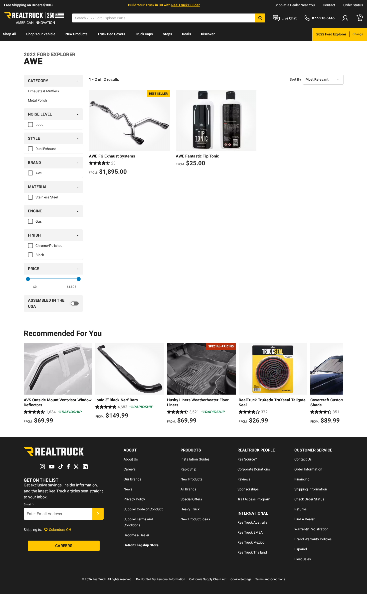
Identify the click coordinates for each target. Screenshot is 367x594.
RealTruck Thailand (252, 552)
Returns (300, 509)
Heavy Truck (190, 509)
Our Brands (132, 479)
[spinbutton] (35, 287)
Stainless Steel (46, 197)
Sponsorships (248, 489)
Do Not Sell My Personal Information (160, 579)
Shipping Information (310, 489)
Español (300, 549)
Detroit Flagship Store (141, 545)
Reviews (243, 479)
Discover (208, 34)
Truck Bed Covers (111, 34)
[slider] (28, 279)
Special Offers (191, 499)
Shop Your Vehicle (40, 34)
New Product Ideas (195, 519)
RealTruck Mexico (250, 542)
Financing (302, 479)
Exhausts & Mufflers (43, 91)
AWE (39, 173)
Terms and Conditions (270, 579)
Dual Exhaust (45, 149)
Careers (130, 469)
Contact (329, 5)
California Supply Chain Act (207, 579)
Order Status (353, 5)
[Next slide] (338, 384)
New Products (76, 34)
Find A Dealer (304, 519)
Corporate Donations (253, 469)
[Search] (260, 17)
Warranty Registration (311, 529)
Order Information (308, 469)
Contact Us (303, 459)
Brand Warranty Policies (313, 539)
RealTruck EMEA (250, 532)
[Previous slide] (29, 384)
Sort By (295, 79)
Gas (38, 221)
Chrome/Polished (48, 246)
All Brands (188, 489)
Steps (167, 34)
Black (39, 255)
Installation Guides (195, 459)
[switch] (53, 303)
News (128, 489)
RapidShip (188, 469)
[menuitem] (9, 34)
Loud (39, 125)
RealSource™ (247, 459)
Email (29, 504)
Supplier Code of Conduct (143, 509)
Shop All (9, 34)
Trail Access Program (253, 499)
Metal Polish (37, 100)
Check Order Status (309, 499)
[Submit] (98, 514)
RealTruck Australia (252, 522)
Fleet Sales (302, 559)
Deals (186, 34)
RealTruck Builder (185, 5)
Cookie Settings (240, 579)
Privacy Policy (134, 499)
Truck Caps (144, 34)
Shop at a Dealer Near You (295, 5)
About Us (131, 459)
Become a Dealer (136, 535)
